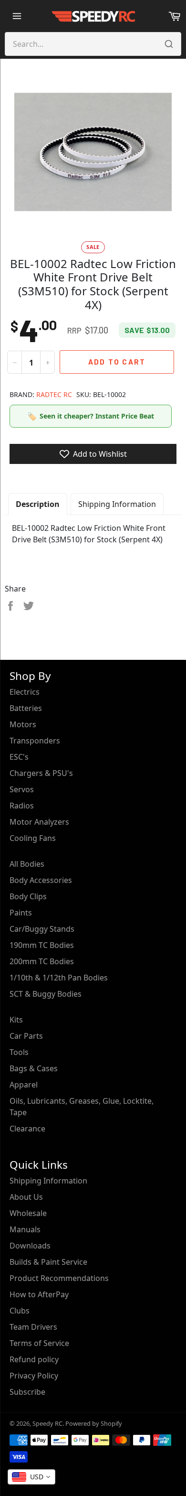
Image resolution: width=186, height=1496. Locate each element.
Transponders (35, 740)
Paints (21, 912)
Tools (19, 1052)
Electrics (25, 692)
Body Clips (28, 896)
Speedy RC (47, 1423)
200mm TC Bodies (42, 961)
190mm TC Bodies (42, 945)
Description (38, 504)
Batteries (26, 708)
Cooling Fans (33, 838)
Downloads (30, 1245)
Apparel (24, 1084)
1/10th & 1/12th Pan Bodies (59, 977)
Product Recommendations (59, 1278)
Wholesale (28, 1213)
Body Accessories (41, 880)
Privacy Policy (34, 1375)
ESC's (19, 757)
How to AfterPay (39, 1294)
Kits (16, 1019)
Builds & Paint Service (48, 1262)
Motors (23, 724)
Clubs (20, 1310)
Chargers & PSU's (41, 773)
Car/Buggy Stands (42, 929)
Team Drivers (33, 1327)
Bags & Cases (34, 1068)
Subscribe (27, 1392)
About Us (26, 1197)
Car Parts (26, 1036)
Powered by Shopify (93, 1423)
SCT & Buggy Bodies (46, 994)
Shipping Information (117, 504)
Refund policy (34, 1359)
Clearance (27, 1128)
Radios (22, 805)
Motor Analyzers (39, 822)
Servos (22, 789)
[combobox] (31, 1477)
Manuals (25, 1229)
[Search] (169, 44)
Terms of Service (39, 1343)
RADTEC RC (54, 394)
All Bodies (27, 864)
